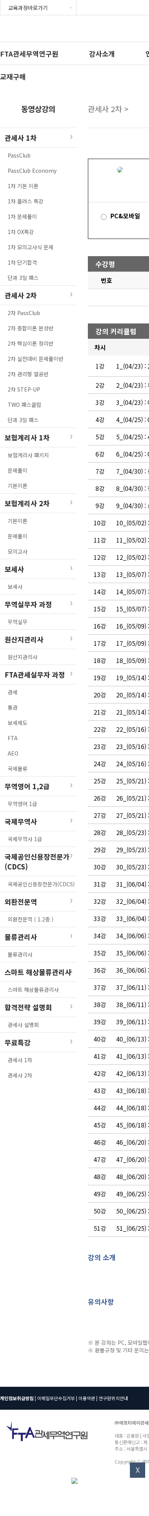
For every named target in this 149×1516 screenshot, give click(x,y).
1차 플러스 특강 (26, 201)
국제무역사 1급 (25, 839)
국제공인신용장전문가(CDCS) (41, 884)
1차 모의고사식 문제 (30, 247)
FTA (13, 738)
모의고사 (18, 551)
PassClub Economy (32, 170)
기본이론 (18, 485)
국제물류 (18, 768)
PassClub (19, 155)
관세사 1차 (20, 1060)
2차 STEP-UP (24, 389)
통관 (13, 707)
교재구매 (13, 76)
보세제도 (18, 722)
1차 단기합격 (22, 262)
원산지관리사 (22, 657)
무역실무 (18, 622)
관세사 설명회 (23, 1025)
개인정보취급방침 (17, 1398)
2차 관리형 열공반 (28, 374)
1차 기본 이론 (23, 186)
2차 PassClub (24, 313)
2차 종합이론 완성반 (30, 328)
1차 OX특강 (21, 232)
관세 (13, 692)
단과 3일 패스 (23, 277)
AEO (13, 753)
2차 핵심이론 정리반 (30, 343)
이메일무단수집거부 (56, 1398)
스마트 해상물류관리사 (33, 989)
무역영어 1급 (22, 804)
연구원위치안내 (113, 1398)
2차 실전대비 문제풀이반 (35, 358)
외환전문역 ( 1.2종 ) (30, 919)
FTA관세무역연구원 (29, 53)
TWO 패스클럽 (24, 404)
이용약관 (86, 1398)
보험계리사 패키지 (28, 455)
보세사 (15, 586)
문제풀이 (18, 470)
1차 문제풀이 (22, 216)
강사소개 (102, 53)
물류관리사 (20, 954)
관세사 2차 (20, 1075)
